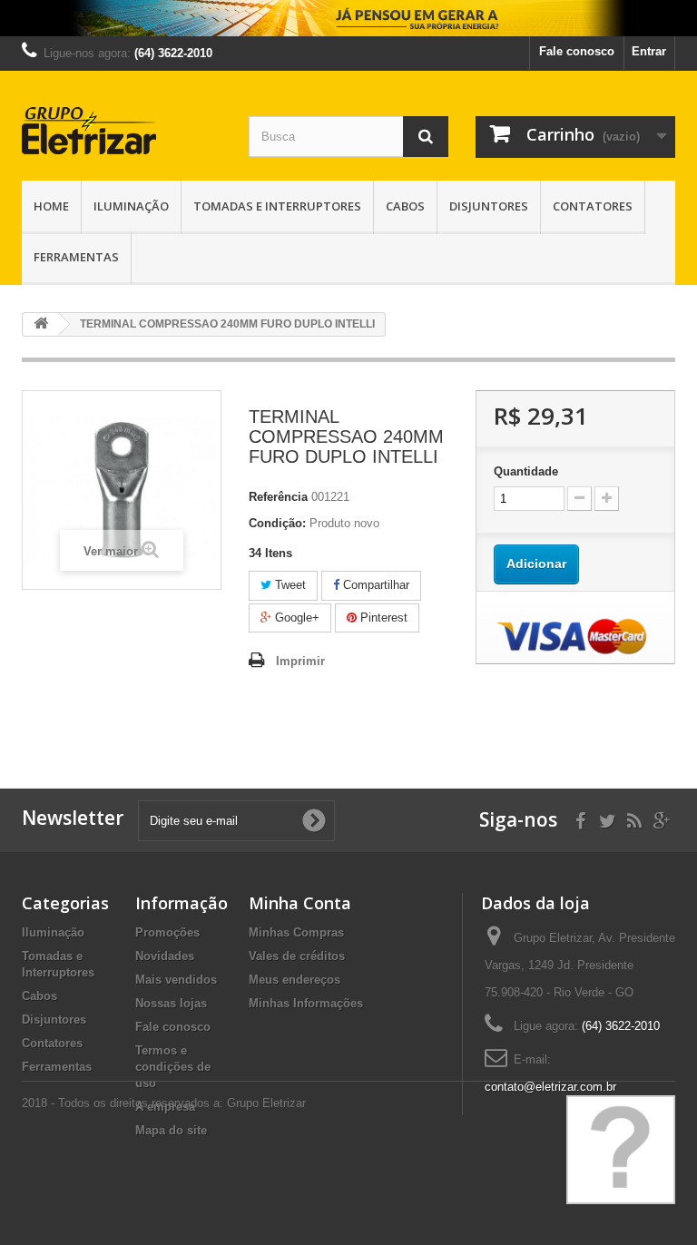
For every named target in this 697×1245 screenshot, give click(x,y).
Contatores (593, 206)
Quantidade (526, 471)
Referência (278, 497)
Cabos (405, 206)
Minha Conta (300, 903)
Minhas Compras (296, 932)
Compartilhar (374, 585)
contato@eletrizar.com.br (550, 1086)
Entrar (649, 51)
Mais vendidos (176, 979)
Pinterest (382, 617)
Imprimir (300, 661)
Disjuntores (488, 206)
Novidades (164, 956)
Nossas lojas (171, 1003)
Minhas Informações (306, 1003)
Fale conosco (576, 51)
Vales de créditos (297, 956)
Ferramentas (76, 257)
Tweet (288, 585)
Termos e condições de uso (173, 1067)
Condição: (277, 523)
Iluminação (131, 206)
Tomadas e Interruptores (277, 206)
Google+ (295, 617)
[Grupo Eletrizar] (121, 130)
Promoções (167, 932)
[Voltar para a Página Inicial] (41, 324)
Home (51, 206)
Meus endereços (294, 979)
